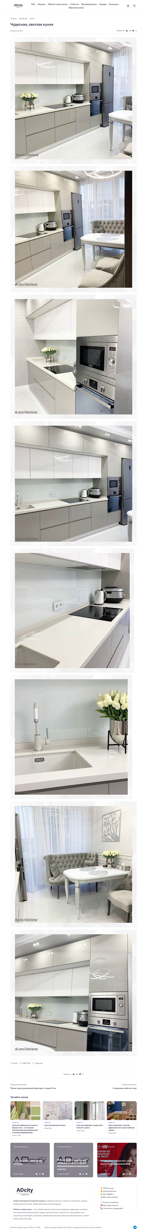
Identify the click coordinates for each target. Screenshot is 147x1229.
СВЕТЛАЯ (26, 1063)
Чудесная (39, 1063)
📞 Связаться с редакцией (111, 1208)
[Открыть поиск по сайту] (134, 6)
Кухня (15, 1063)
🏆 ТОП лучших (107, 1188)
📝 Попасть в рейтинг (109, 1202)
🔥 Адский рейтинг (108, 1191)
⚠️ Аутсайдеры (106, 1194)
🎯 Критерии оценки (109, 1205)
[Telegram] (135, 1227)
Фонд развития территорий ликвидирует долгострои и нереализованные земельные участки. (72, 1164)
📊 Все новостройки (109, 1197)
